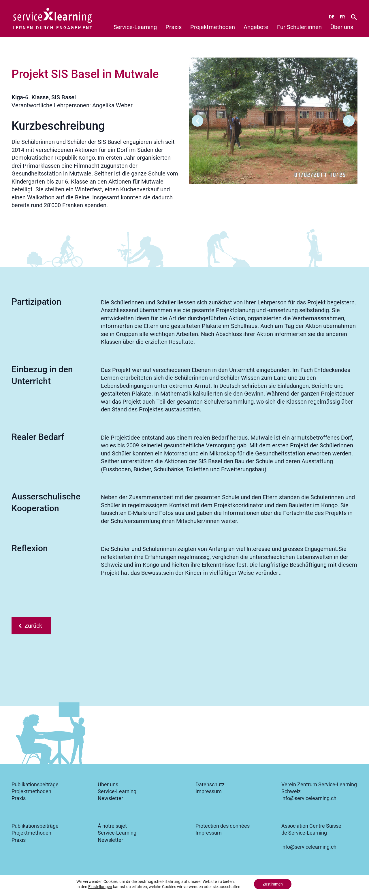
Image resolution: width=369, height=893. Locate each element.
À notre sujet (112, 826)
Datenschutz (210, 784)
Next (349, 121)
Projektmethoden (212, 27)
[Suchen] (353, 17)
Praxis (173, 27)
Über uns (341, 27)
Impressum (208, 791)
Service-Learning (135, 27)
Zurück (33, 625)
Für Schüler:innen (299, 27)
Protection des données (222, 826)
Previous (197, 121)
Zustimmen (273, 884)
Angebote (256, 27)
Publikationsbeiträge (35, 784)
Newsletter (110, 798)
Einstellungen (100, 886)
